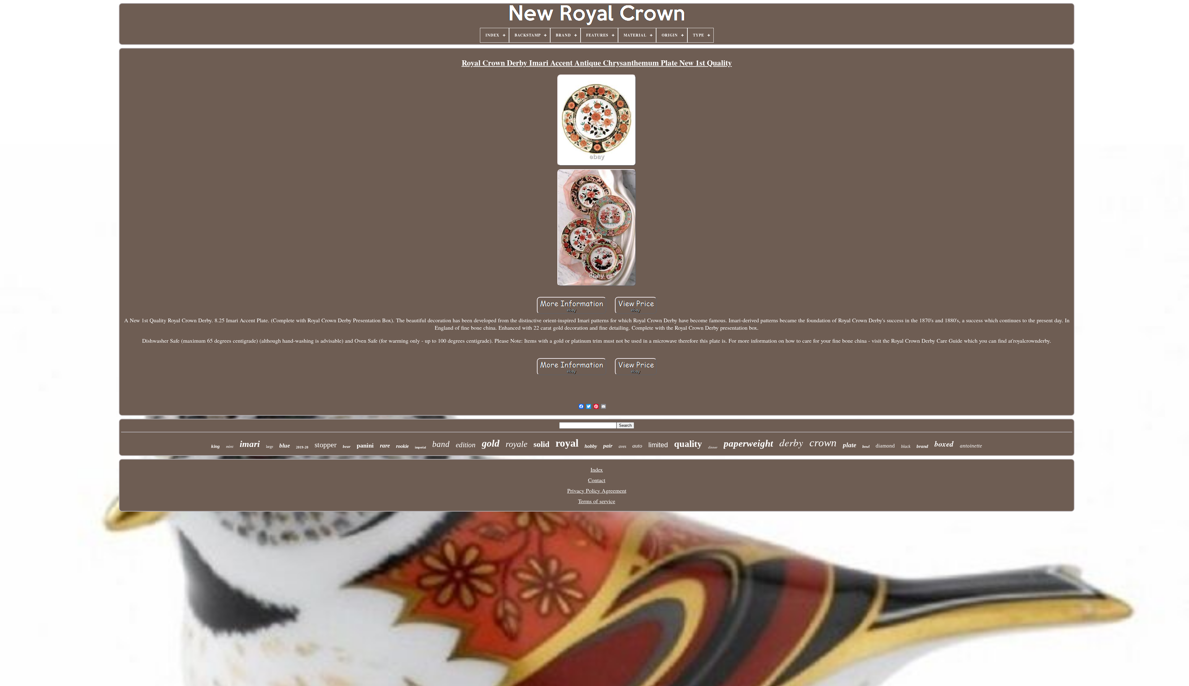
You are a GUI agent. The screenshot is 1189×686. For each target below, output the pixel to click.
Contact (596, 480)
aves (622, 446)
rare (385, 445)
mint (229, 446)
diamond (885, 446)
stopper (326, 445)
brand (922, 446)
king (215, 446)
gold (490, 443)
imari (250, 444)
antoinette (971, 446)
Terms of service (596, 501)
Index (596, 469)
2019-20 (302, 447)
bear (347, 446)
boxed (944, 443)
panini (365, 445)
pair (607, 446)
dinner (712, 447)
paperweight (748, 443)
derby (791, 442)
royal (566, 443)
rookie (402, 446)
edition (466, 445)
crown (823, 443)
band (441, 444)
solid (541, 444)
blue (284, 445)
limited (658, 445)
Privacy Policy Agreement (596, 490)
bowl (865, 446)
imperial (420, 447)
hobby (591, 446)
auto (637, 446)
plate (849, 445)
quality (688, 444)
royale (516, 444)
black (905, 446)
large (269, 446)
